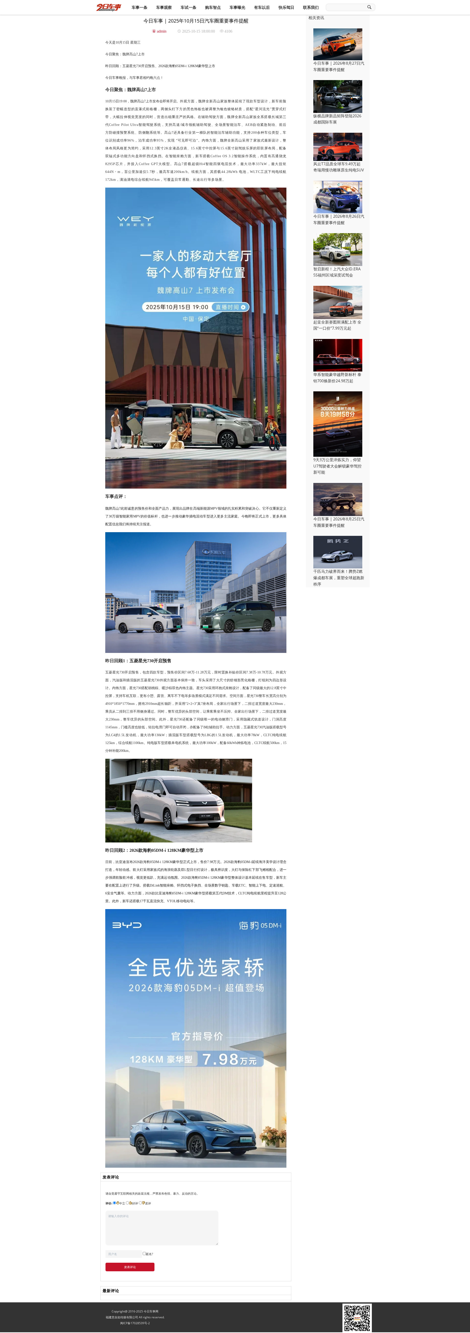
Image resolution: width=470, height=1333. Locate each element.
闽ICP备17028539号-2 (135, 1323)
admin (161, 31)
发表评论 (130, 1267)
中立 (122, 1203)
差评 (148, 1203)
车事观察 (164, 7)
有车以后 (262, 7)
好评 (135, 1203)
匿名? (149, 1254)
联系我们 (311, 7)
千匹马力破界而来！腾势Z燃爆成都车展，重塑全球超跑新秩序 (338, 578)
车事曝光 (237, 7)
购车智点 (213, 7)
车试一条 (188, 7)
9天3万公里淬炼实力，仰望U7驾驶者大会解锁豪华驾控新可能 (337, 466)
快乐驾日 (286, 7)
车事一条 (139, 7)
